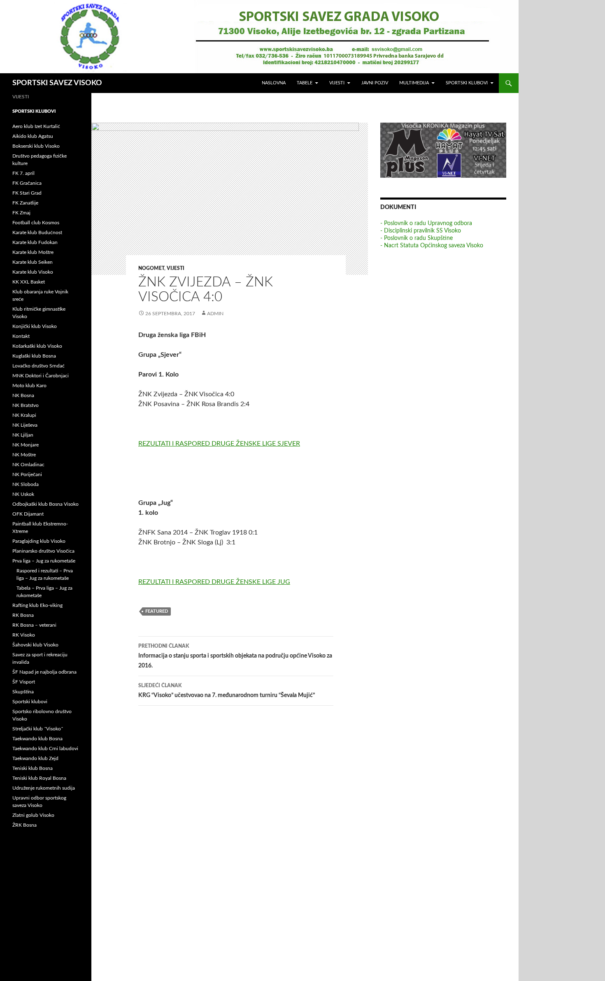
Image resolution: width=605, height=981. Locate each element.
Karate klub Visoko (32, 272)
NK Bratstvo (25, 405)
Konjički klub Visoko (34, 326)
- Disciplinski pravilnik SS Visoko (420, 231)
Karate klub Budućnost (37, 232)
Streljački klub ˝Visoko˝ (37, 728)
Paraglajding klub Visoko (38, 541)
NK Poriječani (27, 474)
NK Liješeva (24, 425)
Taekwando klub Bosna (37, 738)
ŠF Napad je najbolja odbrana (44, 671)
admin (215, 313)
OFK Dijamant (28, 513)
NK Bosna (23, 395)
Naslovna (274, 83)
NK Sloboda (25, 484)
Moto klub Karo (29, 385)
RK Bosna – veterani (34, 625)
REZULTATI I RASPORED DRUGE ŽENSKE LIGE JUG (214, 582)
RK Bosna (23, 615)
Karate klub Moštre (33, 252)
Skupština (23, 691)
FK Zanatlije (25, 202)
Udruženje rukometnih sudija (43, 788)
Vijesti (336, 83)
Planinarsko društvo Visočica (43, 551)
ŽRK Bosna (24, 825)
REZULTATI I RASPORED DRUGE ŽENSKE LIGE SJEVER (219, 443)
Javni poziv (374, 83)
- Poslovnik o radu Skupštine (416, 238)
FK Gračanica (27, 183)
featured (156, 611)
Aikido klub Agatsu (32, 136)
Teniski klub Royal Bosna (39, 778)
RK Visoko (23, 634)
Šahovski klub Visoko (35, 644)
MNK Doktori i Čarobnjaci (40, 375)
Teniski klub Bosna (32, 768)
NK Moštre (24, 454)
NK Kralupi (24, 415)
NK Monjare (25, 444)
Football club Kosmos (35, 222)
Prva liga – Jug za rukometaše (43, 560)
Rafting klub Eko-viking (37, 605)
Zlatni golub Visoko (33, 815)
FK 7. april (23, 173)
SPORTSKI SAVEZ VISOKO (57, 83)
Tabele (304, 83)
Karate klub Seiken (32, 262)
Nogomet (151, 268)
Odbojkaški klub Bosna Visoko (45, 504)
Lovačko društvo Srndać (38, 365)
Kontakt (21, 336)
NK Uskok (23, 494)
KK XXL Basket (28, 281)
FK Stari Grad (27, 193)
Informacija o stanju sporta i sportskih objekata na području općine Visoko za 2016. (235, 656)
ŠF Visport (23, 681)
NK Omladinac (28, 464)
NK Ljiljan (22, 434)
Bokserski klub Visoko (36, 146)
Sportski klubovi (467, 83)
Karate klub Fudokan (35, 242)
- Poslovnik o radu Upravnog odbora (426, 223)
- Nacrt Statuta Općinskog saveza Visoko (431, 246)
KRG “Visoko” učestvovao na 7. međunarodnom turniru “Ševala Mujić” (226, 690)
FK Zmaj (21, 212)
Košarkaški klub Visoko (37, 346)
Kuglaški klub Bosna (34, 355)
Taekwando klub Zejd (35, 758)
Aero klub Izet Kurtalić (36, 126)
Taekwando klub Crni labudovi (45, 748)
